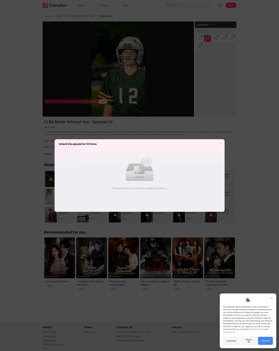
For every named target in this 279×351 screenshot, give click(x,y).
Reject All (249, 341)
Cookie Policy (229, 332)
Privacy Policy (258, 329)
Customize (231, 341)
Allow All (265, 341)
